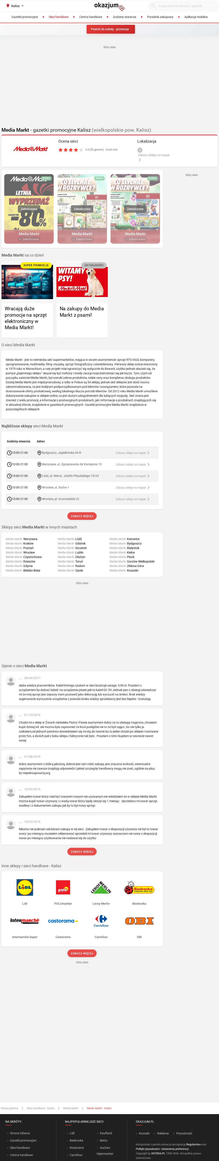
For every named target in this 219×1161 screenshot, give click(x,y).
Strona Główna (20, 1133)
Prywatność (184, 1133)
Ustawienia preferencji (174, 1149)
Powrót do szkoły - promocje (110, 29)
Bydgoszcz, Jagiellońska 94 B (61, 452)
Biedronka (76, 1140)
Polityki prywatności (148, 1149)
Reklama (163, 1133)
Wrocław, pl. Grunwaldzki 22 (60, 498)
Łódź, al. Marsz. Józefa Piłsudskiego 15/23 (70, 475)
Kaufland (106, 1133)
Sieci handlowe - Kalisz (41, 1108)
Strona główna (9, 1108)
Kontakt (144, 1133)
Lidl (72, 1133)
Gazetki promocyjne (23, 1140)
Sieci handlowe (20, 1147)
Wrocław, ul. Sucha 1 (55, 487)
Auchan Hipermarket (105, 1150)
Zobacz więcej (82, 516)
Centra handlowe (21, 1155)
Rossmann (77, 1147)
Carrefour (76, 1155)
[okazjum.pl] (109, 6)
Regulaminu (193, 1144)
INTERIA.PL (158, 1153)
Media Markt (70, 1108)
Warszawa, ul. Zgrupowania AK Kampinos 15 (72, 464)
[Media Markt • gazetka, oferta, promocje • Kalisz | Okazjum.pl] (30, 148)
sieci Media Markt (32, 426)
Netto (103, 1140)
